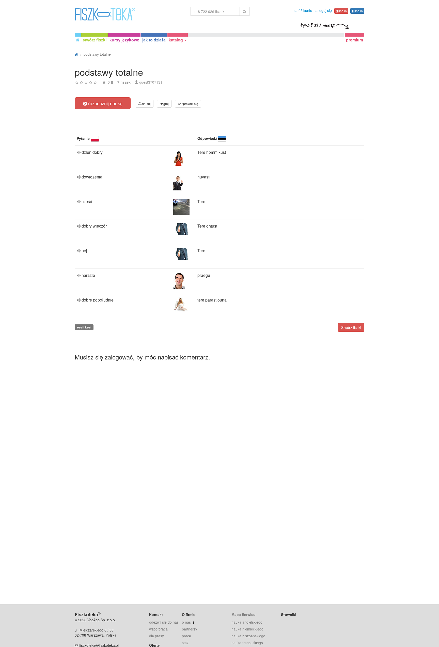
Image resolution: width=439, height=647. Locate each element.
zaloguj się (323, 10)
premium (354, 40)
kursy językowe (124, 40)
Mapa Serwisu (243, 614)
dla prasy (156, 635)
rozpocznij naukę (104, 103)
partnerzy (189, 628)
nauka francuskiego (247, 642)
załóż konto (303, 10)
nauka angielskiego (246, 622)
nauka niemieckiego (247, 628)
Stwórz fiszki (351, 327)
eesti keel (84, 327)
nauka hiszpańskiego (248, 635)
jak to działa (154, 40)
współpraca (158, 628)
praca (186, 635)
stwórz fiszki (94, 40)
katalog (176, 40)
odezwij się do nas (164, 622)
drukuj (146, 103)
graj (166, 103)
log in (342, 11)
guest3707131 (150, 82)
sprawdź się (189, 103)
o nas (186, 622)
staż (185, 642)
